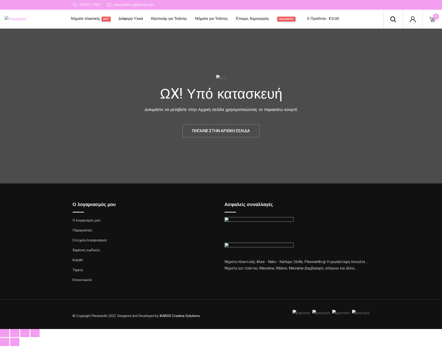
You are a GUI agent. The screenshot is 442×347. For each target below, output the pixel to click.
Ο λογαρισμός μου (87, 220)
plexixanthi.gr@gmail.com (133, 5)
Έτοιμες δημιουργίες (252, 19)
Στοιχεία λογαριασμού (90, 240)
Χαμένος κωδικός (86, 250)
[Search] (393, 19)
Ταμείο (78, 270)
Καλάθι (78, 260)
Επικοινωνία (82, 280)
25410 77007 (90, 5)
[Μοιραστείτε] (24, 333)
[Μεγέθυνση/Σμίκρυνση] (4, 333)
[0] (432, 19)
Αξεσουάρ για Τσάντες (169, 19)
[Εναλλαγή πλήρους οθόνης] (14, 333)
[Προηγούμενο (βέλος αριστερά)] (4, 342)
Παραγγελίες (82, 230)
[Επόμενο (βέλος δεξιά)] (14, 342)
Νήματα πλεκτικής (90, 19)
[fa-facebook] (246, 314)
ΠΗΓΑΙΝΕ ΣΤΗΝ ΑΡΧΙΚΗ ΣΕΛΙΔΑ (221, 130)
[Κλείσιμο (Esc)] (35, 333)
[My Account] (413, 19)
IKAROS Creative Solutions (180, 316)
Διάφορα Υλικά (131, 19)
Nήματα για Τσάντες (211, 19)
